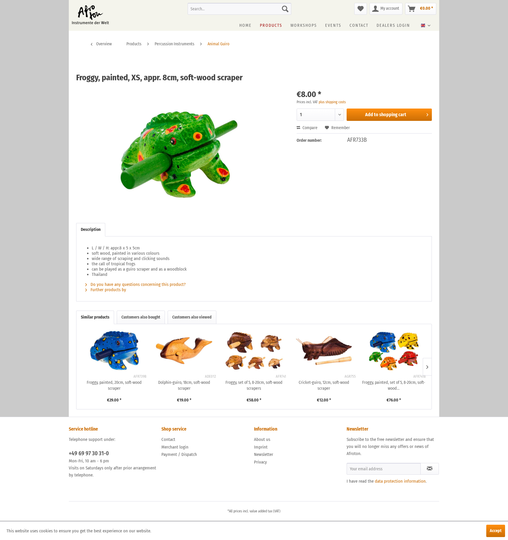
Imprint (261, 447)
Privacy (260, 462)
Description (91, 229)
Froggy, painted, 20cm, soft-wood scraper (114, 385)
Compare (309, 127)
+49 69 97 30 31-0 (89, 453)
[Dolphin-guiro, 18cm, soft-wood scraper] (184, 350)
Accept (496, 530)
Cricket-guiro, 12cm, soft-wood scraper (324, 385)
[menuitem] (239, 9)
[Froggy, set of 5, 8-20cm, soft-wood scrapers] (254, 350)
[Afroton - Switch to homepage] (90, 14)
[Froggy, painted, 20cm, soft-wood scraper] (114, 350)
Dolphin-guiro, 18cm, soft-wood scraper (184, 385)
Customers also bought (140, 317)
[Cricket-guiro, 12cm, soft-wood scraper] (324, 350)
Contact (168, 439)
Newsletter (263, 454)
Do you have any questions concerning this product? (137, 284)
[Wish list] (360, 9)
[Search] (285, 9)
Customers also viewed (192, 317)
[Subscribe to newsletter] (429, 469)
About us (262, 439)
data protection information (400, 481)
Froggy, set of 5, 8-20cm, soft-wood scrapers (254, 385)
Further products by (108, 289)
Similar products (95, 317)
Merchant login (174, 447)
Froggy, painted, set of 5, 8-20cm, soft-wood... (393, 385)
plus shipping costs (332, 102)
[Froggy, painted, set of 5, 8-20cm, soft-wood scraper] (394, 350)
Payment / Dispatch (179, 454)
